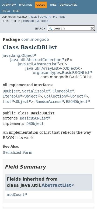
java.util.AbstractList (37, 64)
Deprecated (68, 4)
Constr (45, 16)
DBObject (11, 91)
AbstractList (56, 185)
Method (59, 16)
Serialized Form (17, 152)
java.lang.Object (18, 55)
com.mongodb (35, 39)
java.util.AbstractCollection (35, 60)
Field (33, 16)
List (7, 101)
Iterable (11, 96)
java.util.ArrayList (41, 68)
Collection (55, 96)
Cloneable (62, 91)
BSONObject (77, 101)
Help (16, 10)
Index (6, 10)
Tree (53, 4)
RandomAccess (48, 101)
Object (70, 68)
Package (25, 4)
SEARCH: (40, 28)
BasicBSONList (34, 118)
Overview (9, 4)
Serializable (35, 91)
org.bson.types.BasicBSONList (61, 72)
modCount (16, 194)
